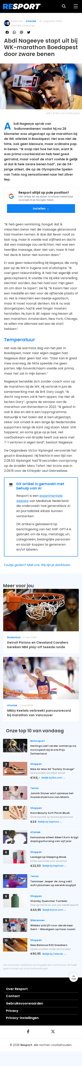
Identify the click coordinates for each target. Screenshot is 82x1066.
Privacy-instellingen (22, 1018)
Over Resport (17, 989)
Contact (13, 996)
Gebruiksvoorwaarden (24, 1003)
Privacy (12, 1010)
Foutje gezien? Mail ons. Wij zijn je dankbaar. (37, 565)
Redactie (17, 21)
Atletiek (31, 21)
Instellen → (41, 209)
